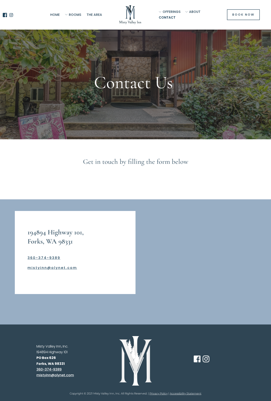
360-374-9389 (44, 257)
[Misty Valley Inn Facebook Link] (5, 15)
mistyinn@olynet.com (52, 267)
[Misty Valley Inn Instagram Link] (11, 15)
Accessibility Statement (185, 393)
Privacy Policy (158, 393)
